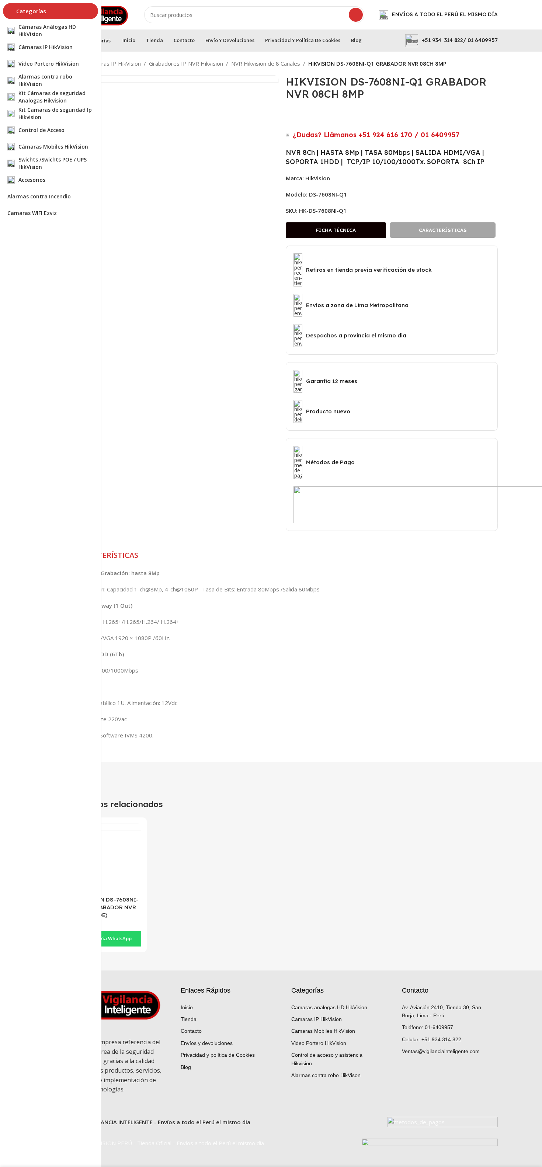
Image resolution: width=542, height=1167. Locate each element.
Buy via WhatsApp (111, 938)
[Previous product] (479, 64)
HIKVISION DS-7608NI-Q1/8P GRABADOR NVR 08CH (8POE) (105, 907)
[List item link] (227, 1007)
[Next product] (494, 64)
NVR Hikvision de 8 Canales (265, 63)
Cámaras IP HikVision (114, 63)
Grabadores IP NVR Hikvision (186, 63)
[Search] (356, 15)
